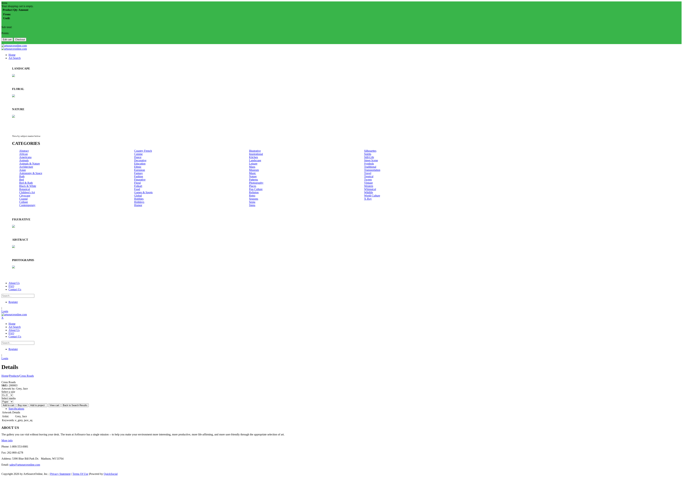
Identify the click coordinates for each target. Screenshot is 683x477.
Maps (252, 166)
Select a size (8, 391)
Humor (138, 205)
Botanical (24, 189)
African (23, 154)
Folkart (138, 185)
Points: (5, 33)
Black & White (27, 185)
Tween (368, 179)
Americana (25, 157)
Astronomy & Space (30, 173)
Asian (22, 169)
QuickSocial (111, 473)
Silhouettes (370, 150)
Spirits (367, 154)
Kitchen (253, 157)
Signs (252, 205)
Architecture (26, 166)
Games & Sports (143, 192)
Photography (256, 182)
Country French (143, 150)
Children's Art (27, 192)
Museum (254, 169)
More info (7, 440)
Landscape (255, 160)
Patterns (253, 179)
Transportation (372, 169)
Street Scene (371, 160)
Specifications (16, 408)
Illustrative (255, 150)
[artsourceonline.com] (14, 45)
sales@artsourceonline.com (24, 464)
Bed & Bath (26, 182)
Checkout (20, 39)
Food (137, 189)
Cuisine (138, 154)
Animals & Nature (29, 163)
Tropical (368, 176)
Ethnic (137, 166)
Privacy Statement (60, 473)
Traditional (370, 166)
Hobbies (139, 198)
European (139, 169)
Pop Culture (256, 189)
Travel (367, 173)
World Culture (372, 195)
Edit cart (7, 39)
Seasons (253, 198)
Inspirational (256, 154)
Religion (254, 192)
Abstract (24, 150)
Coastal (23, 198)
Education (139, 163)
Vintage (368, 182)
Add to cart (8, 405)
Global (138, 195)
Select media (8, 398)
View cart (54, 405)
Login (4, 311)
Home (4, 375)
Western (368, 185)
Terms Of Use (80, 473)
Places (252, 185)
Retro (252, 195)
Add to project (38, 405)
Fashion (138, 176)
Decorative (140, 160)
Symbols (369, 163)
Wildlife (368, 192)
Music (252, 173)
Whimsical (370, 189)
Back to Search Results (75, 405)
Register (13, 302)
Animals (24, 160)
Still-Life (369, 157)
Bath (22, 176)
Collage (23, 201)
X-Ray (368, 198)
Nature (253, 176)
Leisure (253, 163)
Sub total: (6, 27)
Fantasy (138, 173)
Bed (21, 179)
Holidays (139, 201)
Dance (137, 157)
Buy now (22, 405)
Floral (137, 182)
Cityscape (24, 195)
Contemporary (27, 205)
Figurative (139, 179)
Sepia (252, 201)
